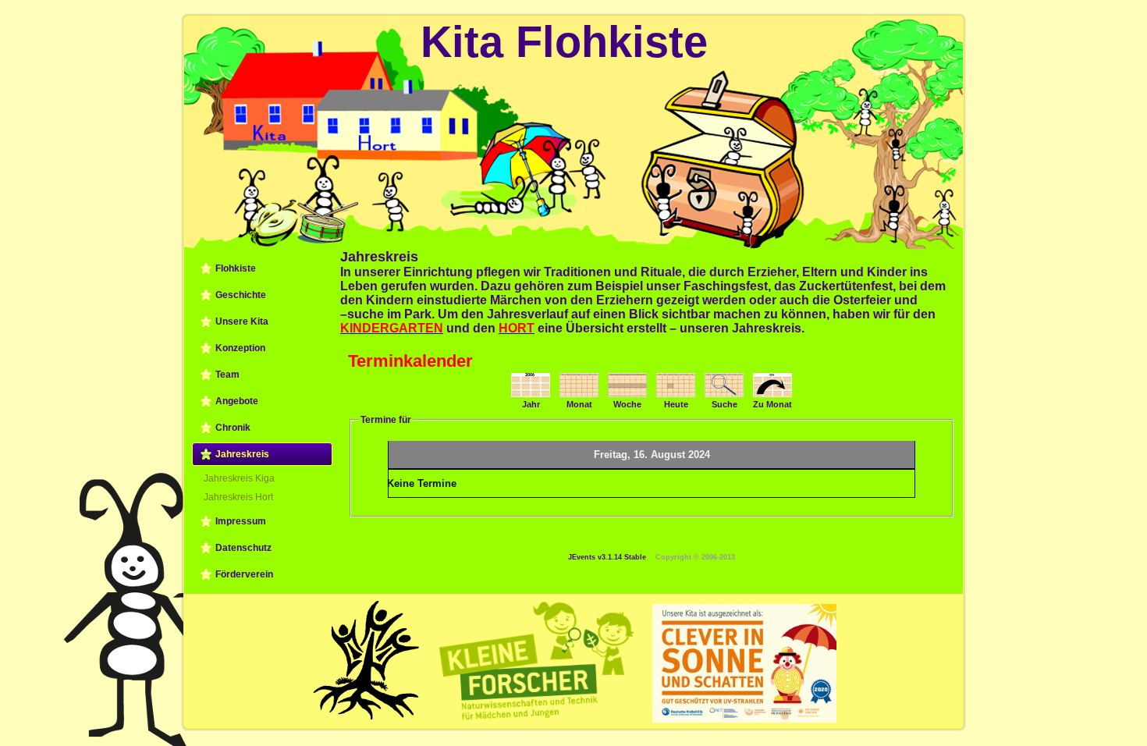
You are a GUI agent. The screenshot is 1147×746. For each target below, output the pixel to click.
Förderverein (244, 574)
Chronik (232, 427)
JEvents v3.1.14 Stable (607, 557)
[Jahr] (530, 394)
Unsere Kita (241, 321)
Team (227, 374)
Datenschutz (243, 547)
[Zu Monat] (772, 394)
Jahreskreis (242, 454)
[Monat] (578, 394)
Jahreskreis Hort (238, 497)
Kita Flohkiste (564, 41)
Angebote (236, 401)
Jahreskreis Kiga (239, 478)
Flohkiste (235, 268)
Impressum (240, 521)
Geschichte (240, 295)
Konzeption (240, 348)
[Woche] (627, 394)
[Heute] (675, 394)
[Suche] (724, 394)
